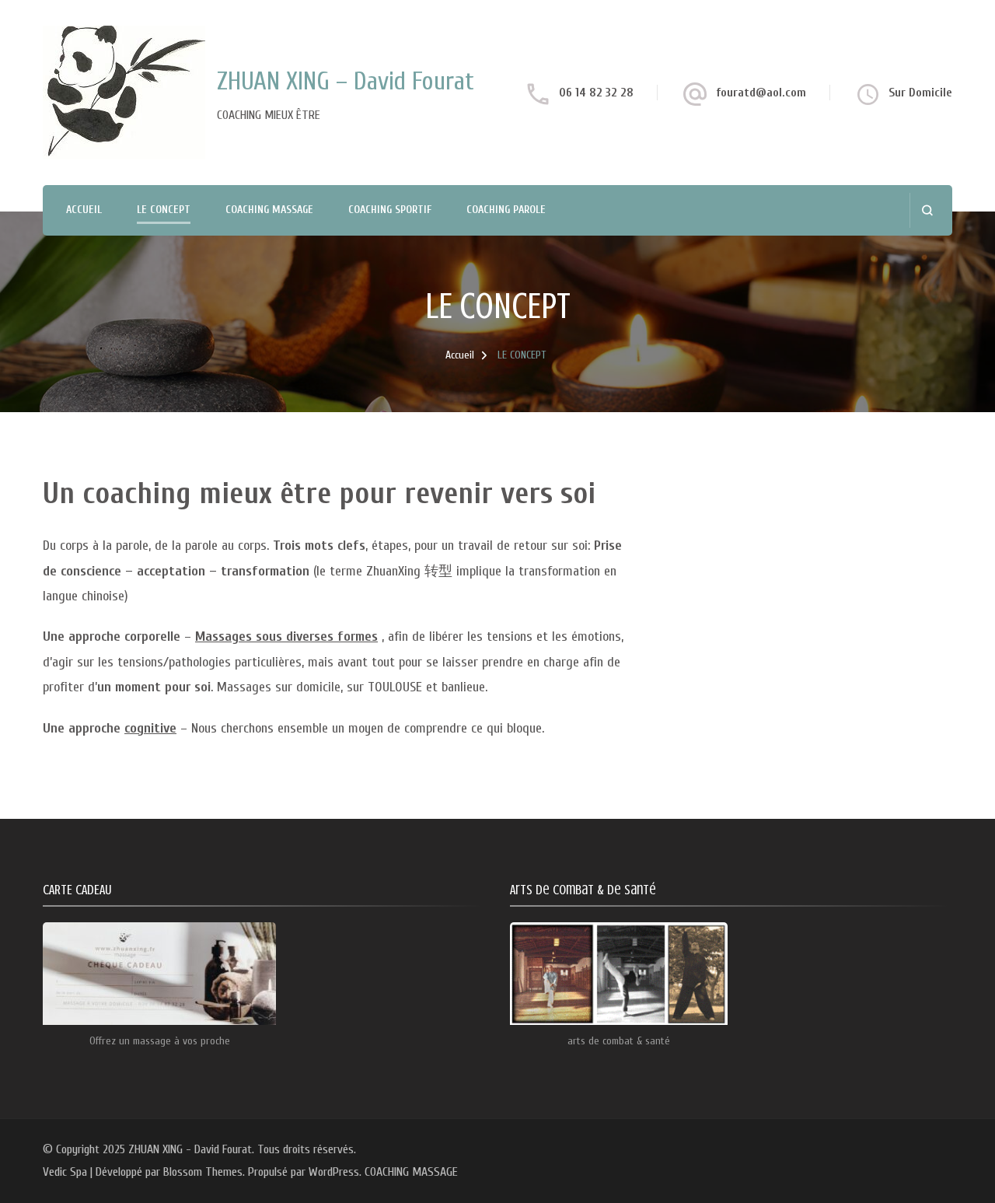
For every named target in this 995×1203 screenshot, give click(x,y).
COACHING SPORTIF (389, 209)
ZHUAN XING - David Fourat (190, 1149)
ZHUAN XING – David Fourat (345, 81)
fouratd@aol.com (761, 93)
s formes (352, 636)
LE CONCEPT (163, 209)
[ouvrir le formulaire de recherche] (926, 210)
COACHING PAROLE (506, 209)
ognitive (153, 728)
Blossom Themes (203, 1172)
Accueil (84, 209)
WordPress (334, 1172)
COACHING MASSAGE (269, 209)
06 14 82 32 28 (596, 93)
